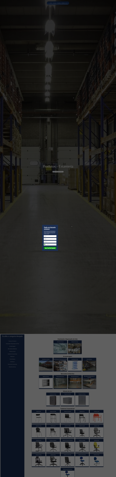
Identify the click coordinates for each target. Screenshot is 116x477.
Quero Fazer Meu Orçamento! (50, 248)
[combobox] (45, 244)
